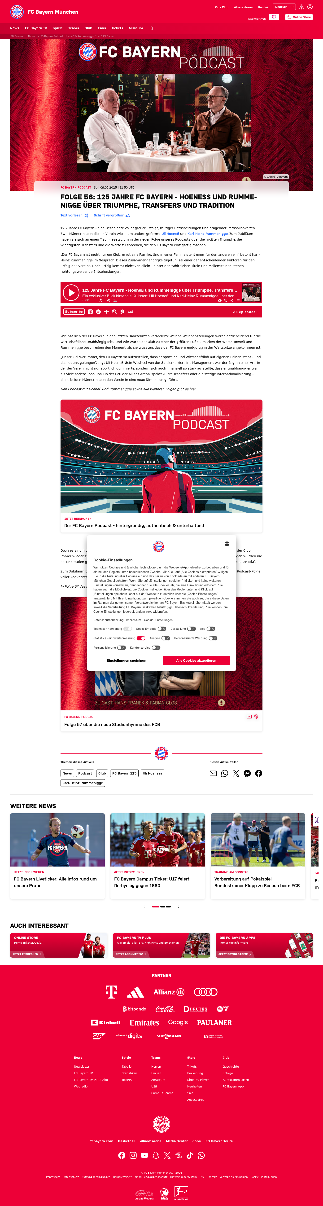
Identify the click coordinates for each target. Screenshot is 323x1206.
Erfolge (228, 1073)
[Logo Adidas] (135, 992)
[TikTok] (190, 1155)
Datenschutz (71, 1176)
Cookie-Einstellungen (264, 1176)
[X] (167, 1155)
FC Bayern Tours (219, 1141)
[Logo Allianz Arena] (144, 1195)
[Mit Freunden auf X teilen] (236, 773)
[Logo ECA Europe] (164, 1194)
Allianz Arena (243, 7)
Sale (190, 1093)
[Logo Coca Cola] (165, 1009)
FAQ (202, 1176)
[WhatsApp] (201, 1155)
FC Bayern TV (36, 28)
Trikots (192, 1066)
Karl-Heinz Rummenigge (208, 234)
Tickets (117, 28)
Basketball (126, 1141)
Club (88, 28)
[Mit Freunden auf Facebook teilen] (258, 773)
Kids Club (221, 7)
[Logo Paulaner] (214, 1022)
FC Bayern (17, 36)
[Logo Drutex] (195, 1009)
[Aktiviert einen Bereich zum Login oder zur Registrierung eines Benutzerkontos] (310, 7)
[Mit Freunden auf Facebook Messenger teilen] (247, 773)
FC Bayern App (233, 1086)
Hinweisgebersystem (183, 1176)
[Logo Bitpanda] (134, 1009)
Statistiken (129, 1073)
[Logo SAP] (99, 1036)
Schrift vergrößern (109, 215)
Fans (102, 28)
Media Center (177, 1141)
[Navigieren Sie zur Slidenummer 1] (155, 906)
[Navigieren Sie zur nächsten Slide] (178, 906)
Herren (156, 1066)
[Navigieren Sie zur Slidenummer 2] (162, 906)
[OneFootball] (178, 1155)
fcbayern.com (101, 1141)
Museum (136, 28)
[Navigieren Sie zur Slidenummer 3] (168, 906)
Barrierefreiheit (122, 1176)
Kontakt (264, 7)
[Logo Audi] (206, 992)
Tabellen (127, 1066)
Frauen (156, 1073)
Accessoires (195, 1099)
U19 (154, 1086)
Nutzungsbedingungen (96, 1176)
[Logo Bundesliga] (181, 1193)
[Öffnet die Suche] (151, 28)
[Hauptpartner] (274, 17)
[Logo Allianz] (169, 992)
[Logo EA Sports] (223, 1009)
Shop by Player (198, 1079)
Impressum (53, 1176)
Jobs (196, 1141)
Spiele (58, 28)
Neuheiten (194, 1086)
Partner (161, 975)
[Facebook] (122, 1155)
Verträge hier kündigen (234, 1176)
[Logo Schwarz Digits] (128, 1036)
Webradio (80, 1086)
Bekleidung (195, 1073)
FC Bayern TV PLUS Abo (91, 1079)
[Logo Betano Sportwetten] (103, 1009)
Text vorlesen (72, 215)
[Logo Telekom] (111, 992)
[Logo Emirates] (144, 1023)
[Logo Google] (178, 1023)
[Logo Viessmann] (169, 1036)
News (14, 28)
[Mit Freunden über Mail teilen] (213, 773)
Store (191, 1057)
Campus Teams (162, 1093)
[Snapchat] (156, 1155)
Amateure (158, 1079)
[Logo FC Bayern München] (161, 1124)
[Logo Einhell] (105, 1023)
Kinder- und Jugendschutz (151, 1176)
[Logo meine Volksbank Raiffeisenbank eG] (213, 1036)
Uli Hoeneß (170, 234)
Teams (73, 28)
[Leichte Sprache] (301, 7)
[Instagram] (133, 1155)
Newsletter (81, 1066)
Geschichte (231, 1066)
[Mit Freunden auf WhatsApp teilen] (224, 773)
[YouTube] (144, 1155)
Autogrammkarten (236, 1079)
